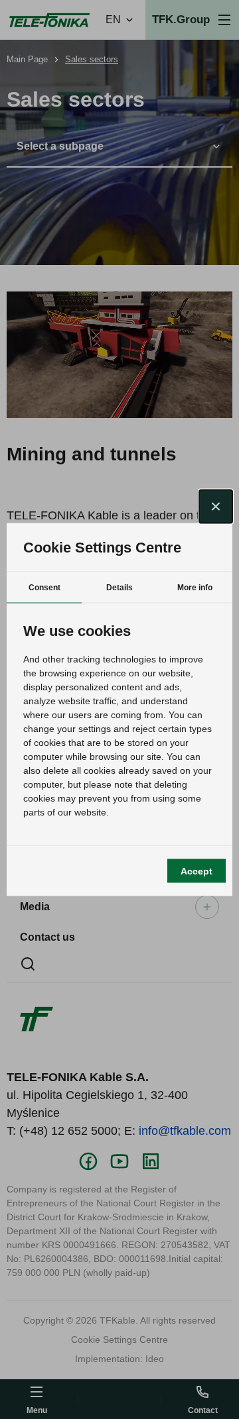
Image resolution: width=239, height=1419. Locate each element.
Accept (196, 870)
